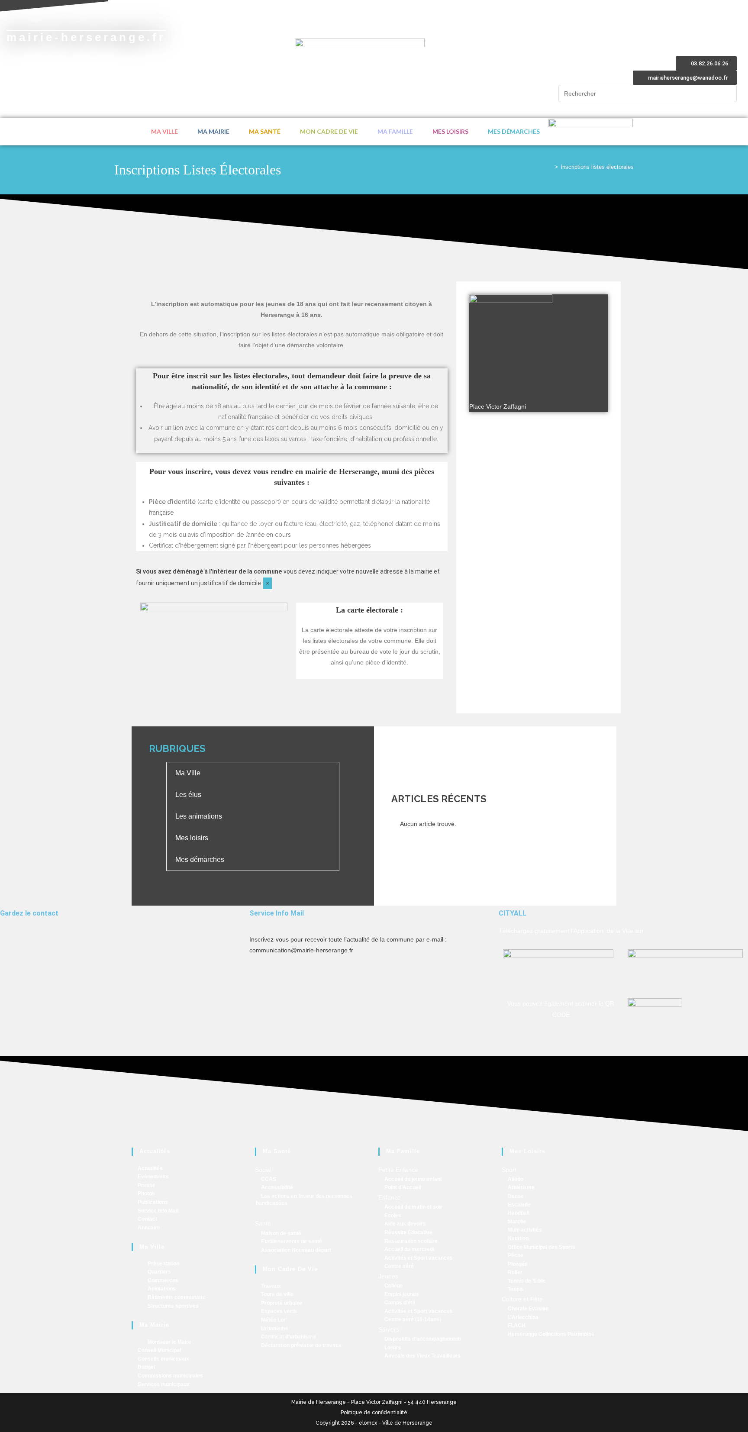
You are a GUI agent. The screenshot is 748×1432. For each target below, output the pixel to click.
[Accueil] (550, 167)
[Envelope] (34, 945)
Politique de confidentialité (374, 1412)
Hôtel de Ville (493, 387)
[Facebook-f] (11, 945)
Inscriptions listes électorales (597, 167)
